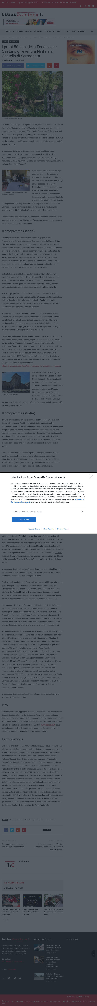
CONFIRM (24, 519)
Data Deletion (34, 529)
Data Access (48, 529)
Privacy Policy (62, 529)
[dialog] (48, 503)
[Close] (92, 477)
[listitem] (48, 511)
